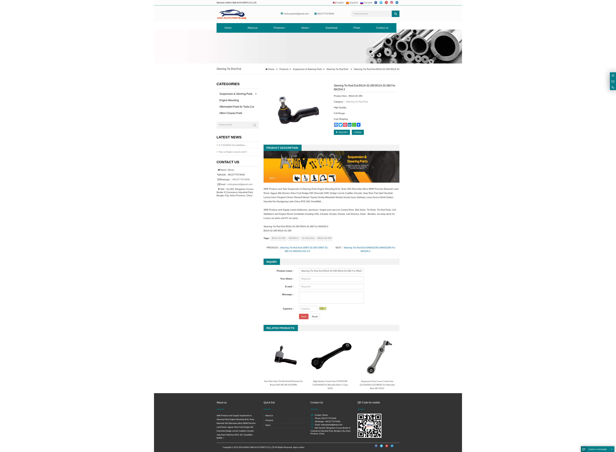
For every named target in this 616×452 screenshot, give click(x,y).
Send (303, 316)
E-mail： (289, 286)
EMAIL (358, 132)
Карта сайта (298, 447)
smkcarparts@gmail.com (296, 13)
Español (353, 2)
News (304, 27)
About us (253, 27)
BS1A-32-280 (324, 238)
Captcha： (288, 308)
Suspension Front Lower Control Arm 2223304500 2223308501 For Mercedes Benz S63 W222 (377, 384)
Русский (367, 2)
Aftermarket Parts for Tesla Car (236, 106)
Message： (288, 294)
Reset (315, 316)
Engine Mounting (229, 100)
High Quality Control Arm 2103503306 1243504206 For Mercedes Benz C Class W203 (330, 384)
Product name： (285, 271)
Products (279, 27)
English (340, 2)
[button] (284, 27)
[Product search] (255, 125)
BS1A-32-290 (278, 238)
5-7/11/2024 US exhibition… (233, 145)
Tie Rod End (308, 238)
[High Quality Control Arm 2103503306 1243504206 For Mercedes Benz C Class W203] (331, 356)
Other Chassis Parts (230, 113)
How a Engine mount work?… (234, 152)
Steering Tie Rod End (229, 69)
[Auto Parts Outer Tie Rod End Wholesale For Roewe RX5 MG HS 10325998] (285, 356)
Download (331, 27)
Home (228, 27)
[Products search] (395, 14)
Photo (356, 27)
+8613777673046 (241, 179)
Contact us (382, 27)
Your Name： (287, 278)
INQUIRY (343, 132)
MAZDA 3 (293, 238)
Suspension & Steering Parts (307, 69)
